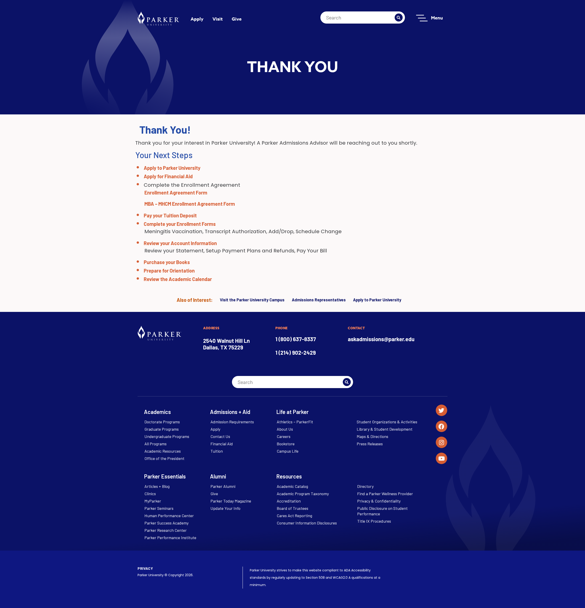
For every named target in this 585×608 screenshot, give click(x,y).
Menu (437, 18)
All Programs (155, 443)
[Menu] (422, 18)
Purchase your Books (167, 262)
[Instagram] (441, 442)
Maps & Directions (372, 436)
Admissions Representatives (319, 299)
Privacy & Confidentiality (379, 500)
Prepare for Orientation (169, 270)
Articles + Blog (157, 486)
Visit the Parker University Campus (252, 299)
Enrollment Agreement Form (175, 192)
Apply (197, 19)
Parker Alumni (222, 486)
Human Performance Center (169, 515)
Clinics (150, 493)
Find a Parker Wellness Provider (385, 493)
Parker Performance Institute (170, 537)
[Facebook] (441, 426)
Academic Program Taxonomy (303, 493)
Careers (283, 436)
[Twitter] (441, 410)
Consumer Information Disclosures (307, 522)
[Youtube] (441, 458)
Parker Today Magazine (230, 500)
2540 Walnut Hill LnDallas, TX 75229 (226, 344)
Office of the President (164, 458)
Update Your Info (225, 508)
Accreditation (289, 500)
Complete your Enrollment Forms (180, 224)
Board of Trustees (292, 508)
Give (237, 19)
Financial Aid (221, 443)
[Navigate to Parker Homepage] (158, 18)
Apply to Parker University (172, 168)
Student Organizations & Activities (387, 421)
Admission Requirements (232, 421)
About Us (285, 429)
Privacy (145, 568)
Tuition (216, 451)
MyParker (152, 500)
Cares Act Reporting (294, 515)
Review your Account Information (180, 243)
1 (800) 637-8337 (295, 339)
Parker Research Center (165, 530)
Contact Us (220, 436)
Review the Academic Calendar (178, 279)
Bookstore (286, 443)
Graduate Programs (161, 429)
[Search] (399, 18)
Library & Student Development (384, 429)
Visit (218, 19)
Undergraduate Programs (166, 436)
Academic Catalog (292, 486)
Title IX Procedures (374, 521)
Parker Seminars (158, 508)
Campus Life (287, 451)
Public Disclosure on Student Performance (382, 511)
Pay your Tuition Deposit (170, 215)
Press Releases (370, 443)
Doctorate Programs (162, 421)
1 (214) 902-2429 (295, 352)
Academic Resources (162, 451)
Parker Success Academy (166, 522)
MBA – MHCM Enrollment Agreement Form (189, 204)
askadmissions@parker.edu (381, 339)
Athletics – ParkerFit (295, 421)
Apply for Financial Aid (168, 176)
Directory (365, 486)
